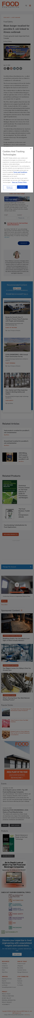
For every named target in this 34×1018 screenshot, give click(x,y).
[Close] (31, 148)
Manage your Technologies (10, 187)
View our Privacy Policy (19, 182)
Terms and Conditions (20, 172)
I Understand (22, 187)
